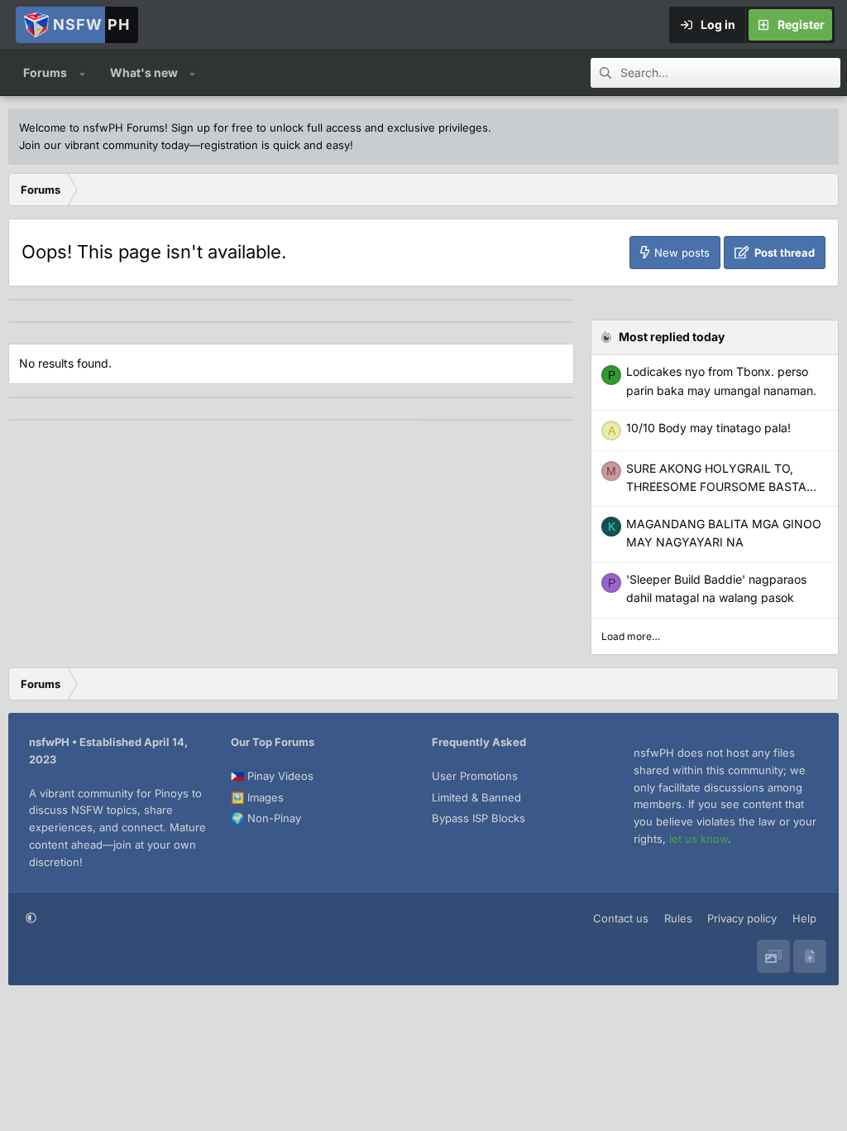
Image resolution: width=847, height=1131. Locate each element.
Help (804, 918)
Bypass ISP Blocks (478, 818)
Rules (678, 918)
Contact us (620, 918)
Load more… (630, 636)
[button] (82, 72)
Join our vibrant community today (104, 145)
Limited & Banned (476, 797)
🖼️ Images (257, 797)
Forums (45, 72)
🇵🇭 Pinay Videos (272, 775)
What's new (144, 72)
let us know (698, 838)
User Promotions (475, 775)
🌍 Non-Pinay (266, 818)
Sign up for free (212, 127)
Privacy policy (742, 918)
